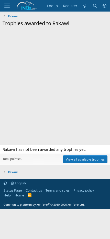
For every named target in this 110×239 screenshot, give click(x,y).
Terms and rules (58, 190)
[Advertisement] (55, 87)
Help (7, 195)
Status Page (13, 190)
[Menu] (7, 6)
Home (19, 195)
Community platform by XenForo (44, 204)
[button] (104, 6)
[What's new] (85, 6)
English (20, 183)
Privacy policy (83, 190)
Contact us (34, 190)
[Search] (95, 6)
